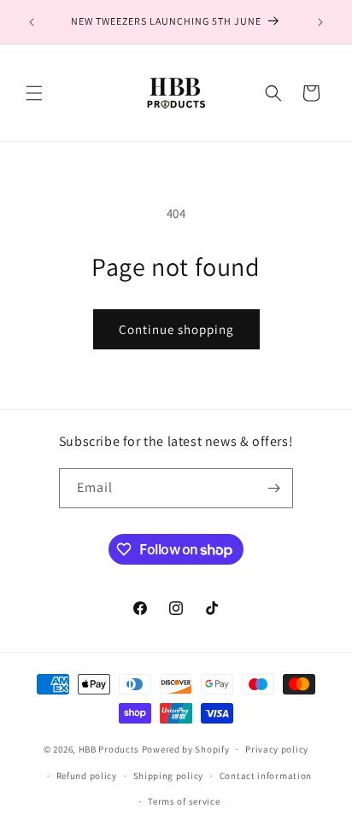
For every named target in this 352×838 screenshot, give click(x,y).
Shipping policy (168, 776)
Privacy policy (276, 749)
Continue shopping (176, 329)
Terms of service (184, 801)
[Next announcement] (320, 22)
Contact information (266, 776)
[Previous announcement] (31, 22)
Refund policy (86, 776)
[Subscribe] (273, 488)
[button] (34, 93)
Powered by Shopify (186, 749)
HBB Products (109, 749)
